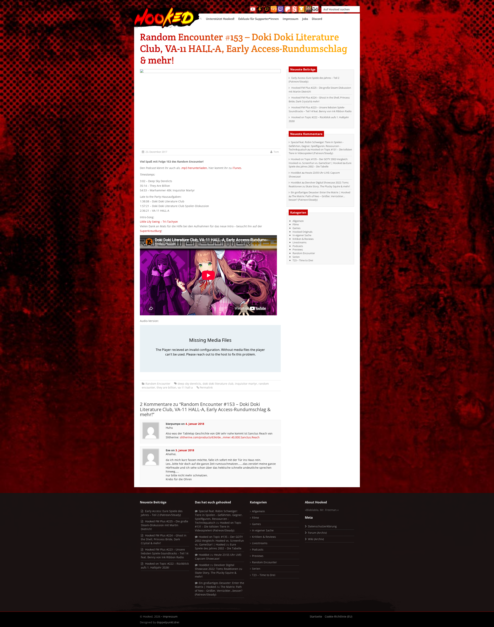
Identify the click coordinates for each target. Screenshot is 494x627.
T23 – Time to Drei (303, 260)
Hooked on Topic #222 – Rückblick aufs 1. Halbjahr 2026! (165, 565)
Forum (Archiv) (317, 533)
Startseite (316, 616)
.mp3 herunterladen (194, 168)
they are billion (166, 387)
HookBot (296, 172)
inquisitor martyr (246, 383)
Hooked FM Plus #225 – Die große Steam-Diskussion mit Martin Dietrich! (164, 525)
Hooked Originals (302, 231)
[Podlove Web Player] (210, 348)
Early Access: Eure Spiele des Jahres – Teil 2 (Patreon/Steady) (162, 513)
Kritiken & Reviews (303, 239)
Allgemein (298, 221)
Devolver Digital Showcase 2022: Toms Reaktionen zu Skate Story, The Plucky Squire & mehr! (319, 184)
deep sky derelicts (189, 383)
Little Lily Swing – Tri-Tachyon (159, 221)
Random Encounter (157, 383)
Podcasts (298, 246)
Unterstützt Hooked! (220, 19)
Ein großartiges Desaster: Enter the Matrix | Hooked (320, 192)
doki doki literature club (218, 383)
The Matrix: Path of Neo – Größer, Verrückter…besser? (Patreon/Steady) (317, 198)
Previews (298, 249)
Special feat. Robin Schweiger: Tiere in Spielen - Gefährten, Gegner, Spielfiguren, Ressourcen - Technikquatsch (316, 145)
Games (296, 228)
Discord (317, 19)
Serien (296, 257)
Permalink (206, 387)
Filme (296, 224)
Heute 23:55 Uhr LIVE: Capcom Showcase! (218, 556)
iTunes (237, 168)
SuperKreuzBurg (150, 231)
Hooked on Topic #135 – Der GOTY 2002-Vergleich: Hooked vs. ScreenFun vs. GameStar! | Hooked (318, 161)
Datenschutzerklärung (322, 526)
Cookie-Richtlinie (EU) (338, 616)
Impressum (290, 19)
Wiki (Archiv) (316, 539)
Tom (276, 152)
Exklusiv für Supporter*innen (258, 19)
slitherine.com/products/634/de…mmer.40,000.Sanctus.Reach (220, 437)
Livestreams (299, 242)
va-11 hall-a (185, 387)
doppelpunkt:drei (168, 622)
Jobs (305, 19)
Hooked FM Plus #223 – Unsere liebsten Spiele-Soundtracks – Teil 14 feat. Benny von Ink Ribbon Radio (320, 109)
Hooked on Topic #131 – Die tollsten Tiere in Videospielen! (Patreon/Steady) (320, 151)
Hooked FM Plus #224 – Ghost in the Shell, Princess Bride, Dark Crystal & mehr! (319, 99)
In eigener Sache (302, 235)
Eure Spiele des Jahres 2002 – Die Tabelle (320, 164)
